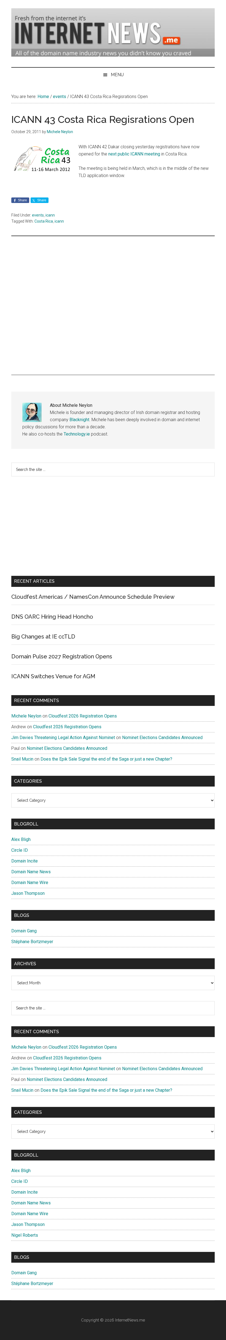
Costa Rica (43, 221)
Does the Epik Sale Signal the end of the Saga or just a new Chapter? (106, 759)
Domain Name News (31, 871)
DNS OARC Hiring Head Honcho (52, 616)
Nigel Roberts (24, 1235)
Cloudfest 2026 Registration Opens (83, 716)
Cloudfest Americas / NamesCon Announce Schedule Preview (92, 596)
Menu (117, 74)
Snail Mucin (22, 759)
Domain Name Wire (29, 882)
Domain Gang (24, 930)
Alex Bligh (21, 839)
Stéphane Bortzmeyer (32, 941)
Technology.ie (77, 434)
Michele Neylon (26, 716)
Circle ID (19, 850)
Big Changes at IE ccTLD (43, 636)
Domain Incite (24, 861)
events (38, 215)
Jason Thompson (28, 893)
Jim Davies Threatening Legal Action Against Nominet (63, 737)
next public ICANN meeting (134, 154)
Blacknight (79, 419)
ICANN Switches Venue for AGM (53, 676)
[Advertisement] (113, 305)
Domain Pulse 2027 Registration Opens (61, 656)
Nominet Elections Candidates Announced (162, 737)
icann (50, 215)
